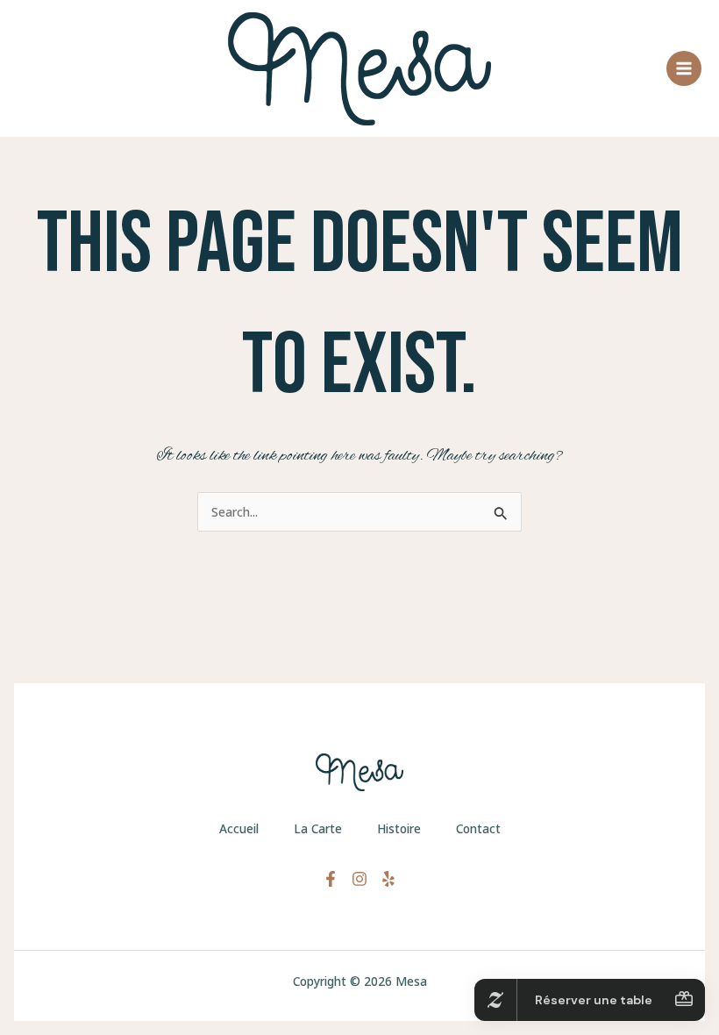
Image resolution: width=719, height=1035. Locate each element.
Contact (478, 828)
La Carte (318, 828)
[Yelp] (388, 879)
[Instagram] (359, 879)
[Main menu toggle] (684, 69)
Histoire (399, 828)
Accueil (239, 828)
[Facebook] (330, 879)
